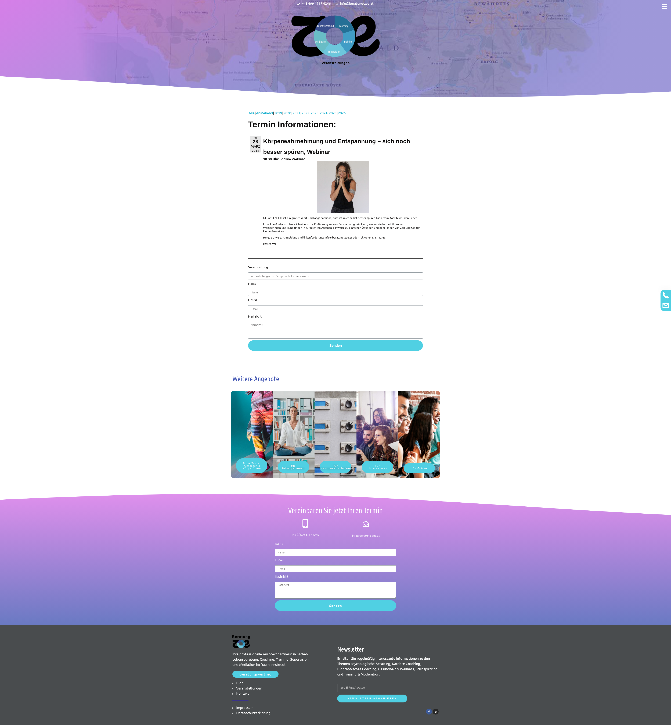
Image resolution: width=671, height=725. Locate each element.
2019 (278, 113)
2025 (333, 113)
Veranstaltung (258, 267)
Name (252, 283)
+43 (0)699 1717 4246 (305, 534)
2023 (314, 113)
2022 (305, 113)
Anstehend (264, 113)
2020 (287, 113)
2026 (342, 113)
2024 (323, 113)
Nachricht (255, 316)
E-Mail (252, 300)
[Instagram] (436, 712)
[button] (251, 465)
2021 (296, 113)
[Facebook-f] (429, 712)
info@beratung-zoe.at (366, 535)
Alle (252, 113)
